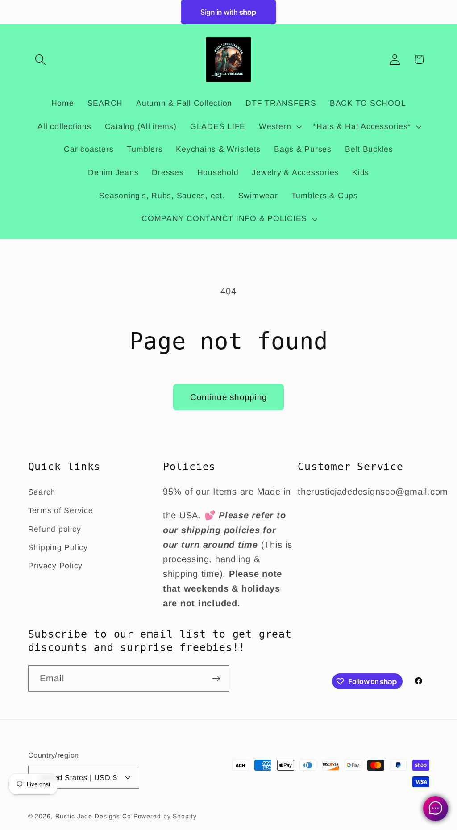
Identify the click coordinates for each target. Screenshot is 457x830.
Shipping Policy (58, 547)
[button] (40, 59)
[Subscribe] (216, 678)
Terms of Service (60, 510)
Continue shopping (228, 397)
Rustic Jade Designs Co (93, 816)
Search (42, 492)
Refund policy (54, 529)
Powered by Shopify (165, 816)
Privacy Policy (55, 565)
